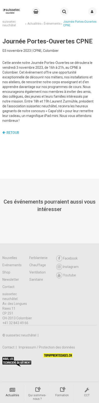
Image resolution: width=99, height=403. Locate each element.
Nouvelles (9, 258)
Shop (6, 272)
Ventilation (37, 272)
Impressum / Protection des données (47, 347)
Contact (8, 287)
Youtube (69, 275)
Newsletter (10, 279)
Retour (12, 133)
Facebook (70, 258)
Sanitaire (36, 279)
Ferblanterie (38, 258)
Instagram (71, 267)
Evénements (12, 265)
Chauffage (37, 265)
